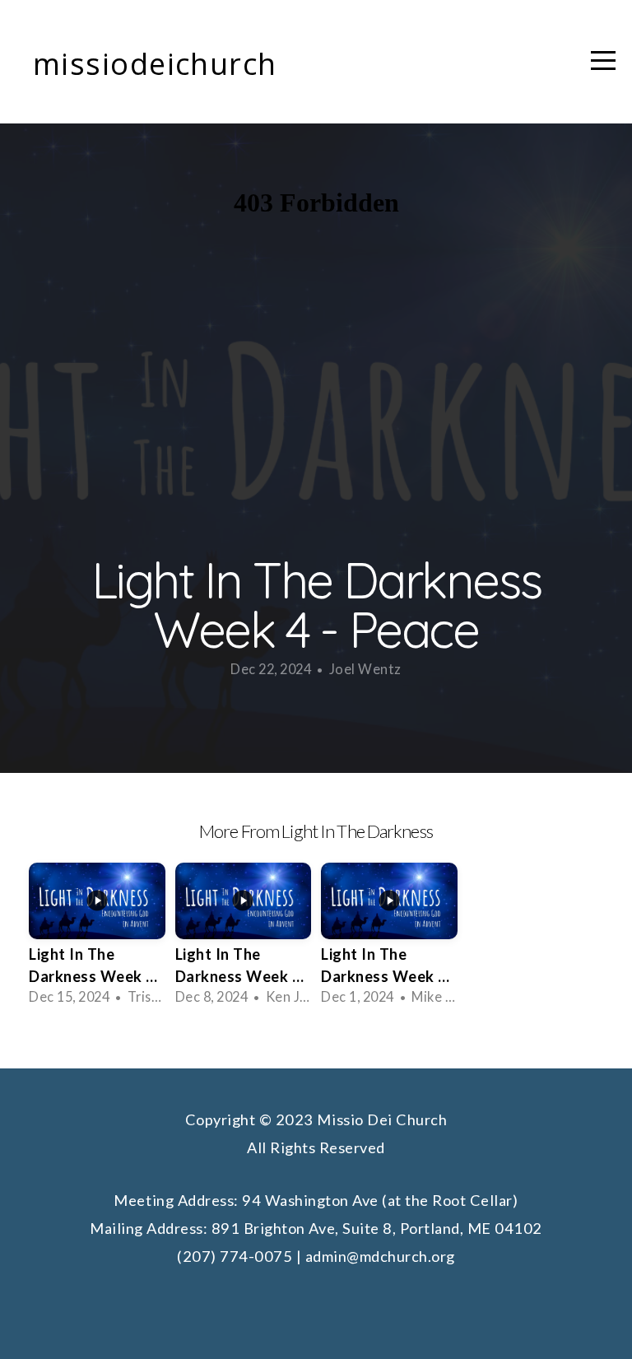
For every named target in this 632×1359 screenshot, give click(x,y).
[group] (97, 940)
